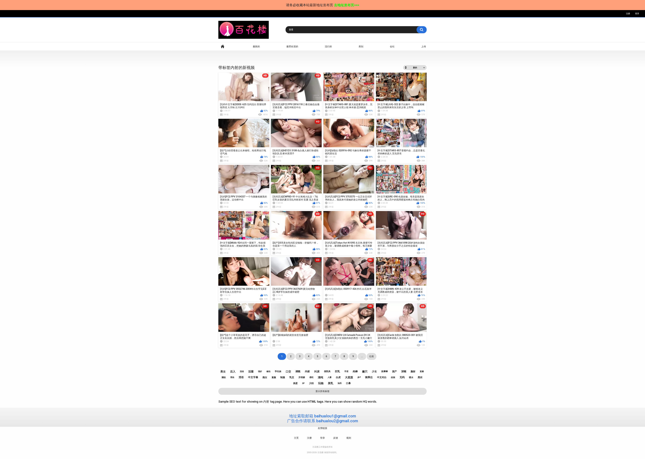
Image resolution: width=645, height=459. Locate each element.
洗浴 (242, 371)
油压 (340, 383)
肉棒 (355, 371)
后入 (232, 371)
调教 (297, 371)
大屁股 (349, 377)
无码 (402, 377)
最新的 (256, 46)
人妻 (330, 377)
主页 (296, 438)
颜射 (413, 371)
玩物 (321, 383)
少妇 (311, 383)
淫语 (241, 377)
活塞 (251, 371)
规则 (348, 438)
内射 (307, 371)
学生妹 (278, 371)
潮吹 (224, 377)
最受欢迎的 (292, 46)
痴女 (265, 377)
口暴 (348, 383)
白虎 (338, 377)
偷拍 (268, 371)
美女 (223, 371)
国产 (394, 371)
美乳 (330, 383)
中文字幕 (253, 377)
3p (303, 383)
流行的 (328, 46)
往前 (371, 356)
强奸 (260, 371)
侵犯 (311, 377)
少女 (374, 371)
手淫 (346, 371)
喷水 (411, 377)
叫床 (317, 371)
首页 (222, 46)
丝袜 (393, 377)
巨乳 (337, 371)
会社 (392, 46)
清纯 (320, 377)
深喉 (403, 371)
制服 (282, 377)
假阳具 (327, 371)
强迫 (232, 377)
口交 (288, 371)
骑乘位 (369, 377)
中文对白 (381, 377)
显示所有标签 (322, 391)
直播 (422, 371)
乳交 (291, 377)
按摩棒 (384, 371)
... (362, 356)
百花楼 (320, 452)
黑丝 (420, 377)
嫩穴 (365, 371)
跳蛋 (295, 383)
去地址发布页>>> (346, 5)
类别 (361, 46)
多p (359, 377)
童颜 (274, 377)
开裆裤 (301, 377)
